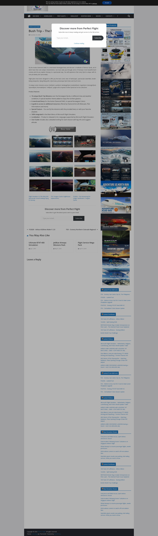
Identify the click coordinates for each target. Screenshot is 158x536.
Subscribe (98, 38)
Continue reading (79, 43)
